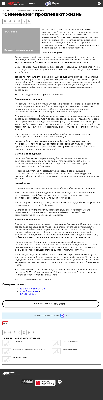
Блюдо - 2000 (27, 294)
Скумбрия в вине (29, 291)
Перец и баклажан (70, 349)
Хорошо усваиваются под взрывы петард (29, 349)
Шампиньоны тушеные (32, 289)
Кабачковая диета (20, 357)
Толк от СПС (18, 341)
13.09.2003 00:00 (8, 10)
